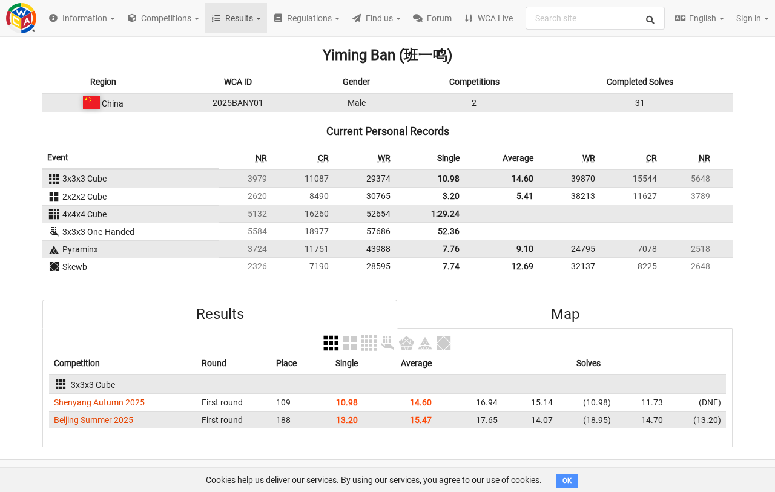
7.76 (451, 249)
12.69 (522, 266)
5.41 (524, 196)
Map (565, 314)
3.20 (451, 196)
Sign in (749, 18)
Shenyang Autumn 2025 (99, 402)
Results (220, 314)
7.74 (451, 266)
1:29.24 (445, 213)
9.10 (524, 249)
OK (567, 481)
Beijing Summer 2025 (93, 420)
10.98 (449, 178)
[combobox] (595, 18)
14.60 (522, 178)
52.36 (449, 231)
